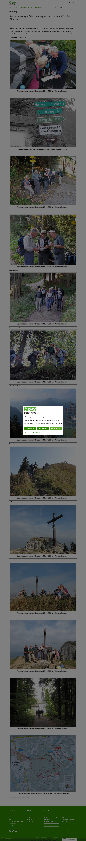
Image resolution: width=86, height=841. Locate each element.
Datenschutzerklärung (29, 432)
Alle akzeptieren (55, 428)
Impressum (37, 432)
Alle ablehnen (43, 428)
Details (31, 425)
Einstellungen (30, 428)
